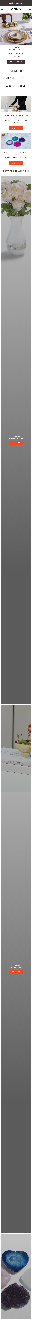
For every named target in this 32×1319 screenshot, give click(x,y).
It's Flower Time (16, 436)
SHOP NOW (16, 128)
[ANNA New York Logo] (16, 9)
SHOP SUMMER (16, 61)
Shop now (16, 442)
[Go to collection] (16, 29)
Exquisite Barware (16, 965)
